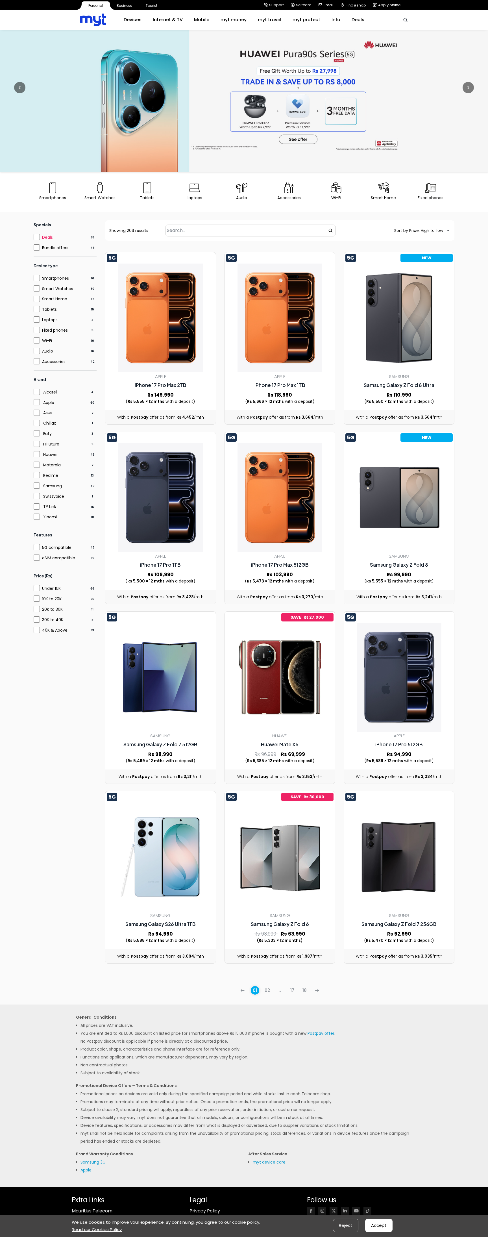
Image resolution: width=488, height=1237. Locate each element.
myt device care (269, 1162)
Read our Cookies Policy (97, 1229)
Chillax (49, 423)
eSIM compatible (58, 558)
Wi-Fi (47, 341)
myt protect (306, 19)
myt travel (269, 19)
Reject (345, 1225)
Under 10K (51, 588)
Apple (48, 402)
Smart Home (54, 299)
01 (255, 990)
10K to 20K (52, 599)
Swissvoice (53, 496)
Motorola (52, 465)
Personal (95, 5)
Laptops (50, 320)
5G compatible (56, 547)
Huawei (50, 454)
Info (336, 19)
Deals (358, 19)
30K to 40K (52, 620)
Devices (132, 19)
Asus (47, 413)
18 (304, 990)
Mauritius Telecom (92, 1211)
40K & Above (54, 630)
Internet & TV (168, 19)
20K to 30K (52, 609)
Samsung (52, 486)
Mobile (201, 19)
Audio (47, 351)
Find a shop (356, 5)
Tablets (49, 309)
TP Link (49, 506)
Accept (379, 1225)
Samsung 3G (93, 1162)
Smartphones (55, 278)
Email (329, 5)
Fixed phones (55, 330)
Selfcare (303, 5)
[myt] (93, 20)
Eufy (47, 433)
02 (267, 990)
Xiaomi (50, 517)
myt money (234, 19)
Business (124, 5)
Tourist (151, 5)
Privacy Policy (204, 1211)
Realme (50, 475)
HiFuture (51, 444)
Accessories (54, 361)
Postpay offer (321, 1033)
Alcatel (50, 392)
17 (292, 990)
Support (276, 5)
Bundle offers (55, 248)
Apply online (389, 5)
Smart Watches (57, 289)
